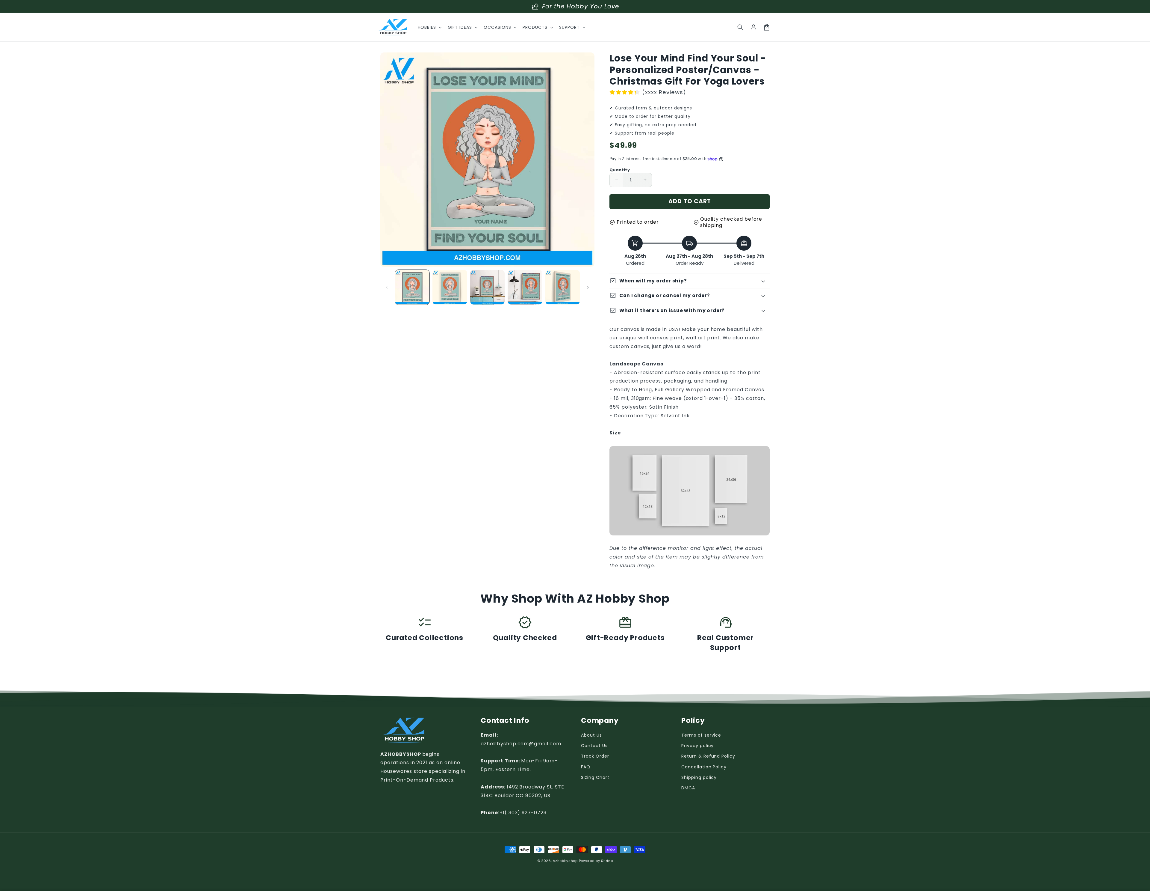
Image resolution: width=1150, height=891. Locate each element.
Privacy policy (697, 746)
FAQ (585, 767)
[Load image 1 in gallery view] (412, 287)
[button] (429, 27)
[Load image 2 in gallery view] (449, 287)
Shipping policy (699, 777)
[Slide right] (587, 287)
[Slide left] (387, 287)
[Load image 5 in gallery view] (562, 287)
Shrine (607, 860)
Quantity (619, 170)
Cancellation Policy (704, 767)
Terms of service (701, 735)
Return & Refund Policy (708, 756)
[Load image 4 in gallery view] (525, 287)
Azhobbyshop (565, 860)
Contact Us (594, 746)
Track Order (595, 756)
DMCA (688, 788)
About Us (591, 735)
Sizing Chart (595, 777)
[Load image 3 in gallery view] (487, 287)
